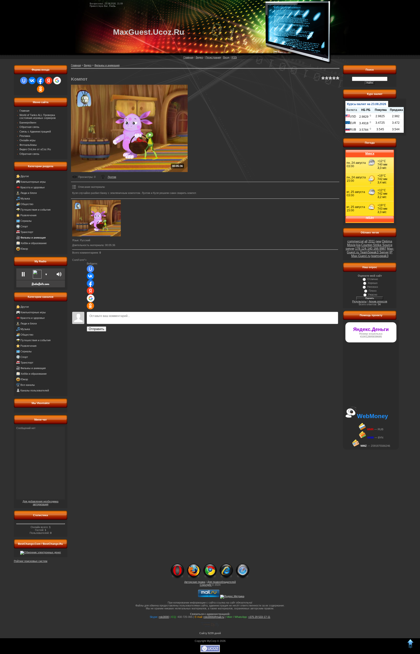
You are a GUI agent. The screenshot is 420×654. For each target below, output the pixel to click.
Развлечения (28, 215)
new (378, 241)
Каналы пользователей (34, 390)
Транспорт (26, 232)
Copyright (206, 584)
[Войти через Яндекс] (48, 80)
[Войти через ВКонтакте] (32, 80)
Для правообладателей (221, 581)
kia (358, 245)
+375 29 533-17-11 (259, 616)
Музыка (25, 198)
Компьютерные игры (33, 181)
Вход (226, 57)
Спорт (24, 226)
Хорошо (372, 282)
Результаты (359, 301)
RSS (234, 57)
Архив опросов (378, 301)
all (366, 241)
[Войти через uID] (23, 80)
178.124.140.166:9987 (370, 248)
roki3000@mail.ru (213, 616)
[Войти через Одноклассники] (40, 89)
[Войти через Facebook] (40, 80)
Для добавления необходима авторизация (40, 503)
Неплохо (372, 286)
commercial (355, 241)
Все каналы (27, 384)
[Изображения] (96, 218)
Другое (24, 176)
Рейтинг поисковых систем (30, 561)
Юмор (24, 248)
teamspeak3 (379, 256)
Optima (387, 241)
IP (391, 252)
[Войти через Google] (57, 80)
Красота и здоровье (32, 187)
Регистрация (213, 57)
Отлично (372, 279)
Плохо (372, 290)
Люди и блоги (28, 192)
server (350, 248)
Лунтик (112, 176)
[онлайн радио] (40, 285)
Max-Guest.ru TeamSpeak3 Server (370, 250)
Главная (188, 57)
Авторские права (194, 581)
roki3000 (164, 616)
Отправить (96, 329)
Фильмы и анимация (33, 237)
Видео (199, 57)
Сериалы (26, 220)
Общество (26, 204)
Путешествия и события (35, 209)
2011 (371, 241)
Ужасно (372, 294)
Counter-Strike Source (376, 245)
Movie (351, 245)
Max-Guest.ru (360, 256)
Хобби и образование (33, 243)
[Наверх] (410, 647)
